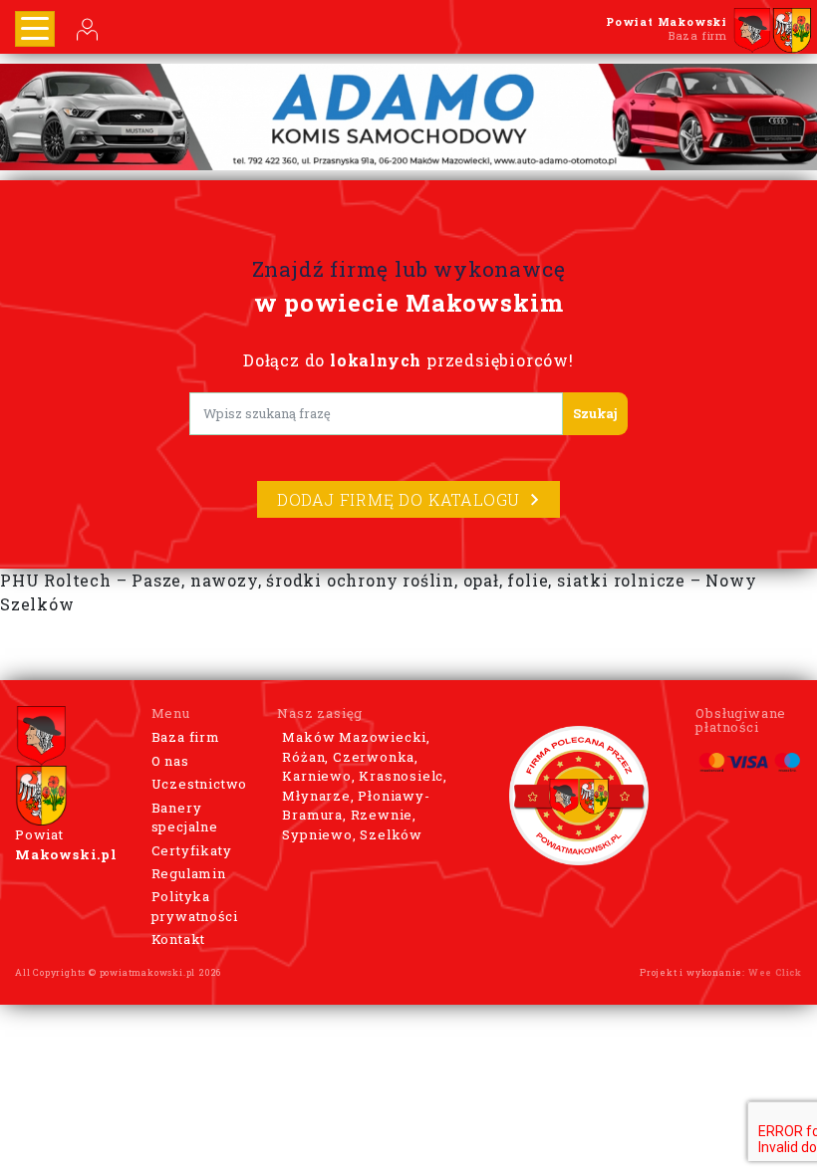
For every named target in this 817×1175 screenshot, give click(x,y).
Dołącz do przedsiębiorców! (408, 360)
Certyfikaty (191, 850)
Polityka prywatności (194, 906)
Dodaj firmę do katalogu (398, 499)
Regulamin (188, 873)
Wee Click (775, 972)
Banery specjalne (184, 817)
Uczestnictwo (199, 784)
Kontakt (178, 939)
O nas (170, 761)
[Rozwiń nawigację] (35, 29)
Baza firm (185, 737)
